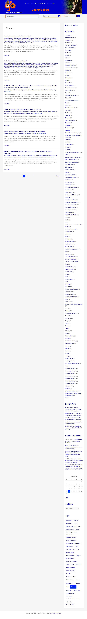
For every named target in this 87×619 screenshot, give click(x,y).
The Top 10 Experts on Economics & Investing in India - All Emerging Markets (74, 466)
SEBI (66, 308)
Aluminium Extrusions (70, 45)
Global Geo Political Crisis (18, 39)
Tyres (66, 366)
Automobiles (68, 50)
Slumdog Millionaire (70, 593)
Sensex (6, 43)
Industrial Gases (69, 184)
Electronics (67, 123)
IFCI (74, 549)
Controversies (26, 111)
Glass (66, 154)
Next (58, 176)
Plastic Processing (69, 269)
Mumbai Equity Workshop (71, 561)
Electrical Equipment (70, 120)
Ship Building (68, 318)
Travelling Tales (69, 361)
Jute (66, 222)
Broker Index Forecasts (23, 38)
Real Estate (68, 286)
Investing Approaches (14, 41)
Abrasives (67, 35)
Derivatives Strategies (70, 108)
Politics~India (44, 41)
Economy (32, 38)
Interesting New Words (70, 199)
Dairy (66, 103)
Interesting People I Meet (71, 204)
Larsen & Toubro (70, 555)
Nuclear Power (68, 254)
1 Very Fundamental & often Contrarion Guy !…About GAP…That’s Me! (74, 460)
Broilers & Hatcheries (70, 65)
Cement (67, 75)
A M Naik (76, 520)
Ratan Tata (68, 573)
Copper (67, 92)
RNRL (77, 580)
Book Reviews (68, 60)
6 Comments (7, 63)
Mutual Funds (68, 246)
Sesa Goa (68, 590)
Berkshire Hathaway (70, 526)
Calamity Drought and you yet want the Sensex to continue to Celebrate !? (22, 109)
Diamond (67, 110)
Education (67, 118)
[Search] (59, 16)
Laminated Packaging (70, 229)
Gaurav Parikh (69, 546)
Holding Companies (70, 174)
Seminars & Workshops (38, 66)
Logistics (67, 234)
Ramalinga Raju (70, 570)
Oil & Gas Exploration (70, 256)
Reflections (50, 41)
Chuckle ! (16, 90)
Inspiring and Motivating (43, 39)
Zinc (66, 397)
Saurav (67, 451)
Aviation (67, 52)
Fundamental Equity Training (73, 543)
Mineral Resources (69, 241)
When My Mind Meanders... (47, 90)
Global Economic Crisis (34, 63)
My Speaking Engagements (16, 66)
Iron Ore (67, 219)
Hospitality (67, 179)
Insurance (67, 197)
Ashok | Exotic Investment (71, 445)
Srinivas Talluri (69, 596)
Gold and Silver (69, 164)
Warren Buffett (70, 605)
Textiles (67, 353)
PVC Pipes (67, 284)
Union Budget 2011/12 (70, 371)
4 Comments (7, 111)
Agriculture (67, 40)
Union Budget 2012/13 (70, 373)
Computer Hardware (70, 87)
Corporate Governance (38, 155)
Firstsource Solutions (71, 537)
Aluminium (67, 42)
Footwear (67, 149)
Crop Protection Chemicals (71, 100)
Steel (66, 328)
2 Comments (7, 155)
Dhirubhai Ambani (70, 529)
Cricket (67, 97)
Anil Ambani (69, 523)
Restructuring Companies (71, 296)
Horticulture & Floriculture (71, 177)
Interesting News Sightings (18, 64)
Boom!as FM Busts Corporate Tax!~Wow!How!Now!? (17, 36)
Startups (67, 326)
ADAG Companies (69, 37)
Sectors (55, 41)
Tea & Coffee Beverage (70, 341)
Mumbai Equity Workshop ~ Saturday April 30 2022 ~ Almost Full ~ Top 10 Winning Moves (73, 409)
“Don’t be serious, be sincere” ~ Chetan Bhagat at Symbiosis (73, 441)
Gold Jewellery (68, 167)
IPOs (11, 113)
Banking (16, 38)
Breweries (67, 62)
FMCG (36, 38)
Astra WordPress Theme (55, 613)
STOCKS (50, 66)
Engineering (68, 125)
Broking (67, 70)
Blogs (12, 63)
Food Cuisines (68, 144)
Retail (66, 299)
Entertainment (68, 128)
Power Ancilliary (69, 279)
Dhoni (77, 529)
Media (66, 236)
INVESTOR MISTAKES (50, 64)
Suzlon (77, 599)
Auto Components (69, 47)
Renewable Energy (69, 294)
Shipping (67, 321)
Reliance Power (70, 580)
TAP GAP (67, 338)
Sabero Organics (69, 583)
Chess (66, 80)
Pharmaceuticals (36, 41)
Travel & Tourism (69, 358)
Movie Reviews (68, 244)
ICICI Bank (68, 549)
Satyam (78, 583)
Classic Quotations (69, 85)
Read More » (7, 55)
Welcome (67, 25)
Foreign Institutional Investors (45, 38)
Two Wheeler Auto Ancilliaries (72, 363)
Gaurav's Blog (40, 9)
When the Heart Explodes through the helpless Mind (22, 67)
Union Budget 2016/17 (70, 381)
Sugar (66, 333)
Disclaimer (75, 25)
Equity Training (73, 532)
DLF (67, 532)
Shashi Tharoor (77, 590)
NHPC (67, 564)
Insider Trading (68, 192)
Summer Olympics (69, 336)
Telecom (67, 348)
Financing (67, 139)
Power (66, 276)
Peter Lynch (78, 564)
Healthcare (67, 172)
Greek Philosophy (69, 169)
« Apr (66, 497)
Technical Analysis (69, 343)
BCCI (76, 523)
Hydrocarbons (68, 182)
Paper (66, 264)
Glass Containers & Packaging (72, 157)
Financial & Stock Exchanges (72, 133)
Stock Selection (69, 599)
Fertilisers (67, 130)
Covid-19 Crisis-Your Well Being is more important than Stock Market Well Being (73, 428)
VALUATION (22, 43)
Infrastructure (68, 189)
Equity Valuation (69, 534)
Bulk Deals (67, 72)
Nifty (30, 41)
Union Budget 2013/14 (70, 376)
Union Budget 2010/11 (70, 368)
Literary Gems (68, 231)
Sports (66, 323)
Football (67, 147)
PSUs (66, 281)
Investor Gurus (68, 212)
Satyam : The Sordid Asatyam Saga (73, 304)
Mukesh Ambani (70, 558)
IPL (78, 549)
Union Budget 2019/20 (13, 43)
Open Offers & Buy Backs (71, 259)
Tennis (66, 351)
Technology (68, 346)
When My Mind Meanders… (71, 391)
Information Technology (31, 39)
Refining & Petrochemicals (71, 289)
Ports (66, 274)
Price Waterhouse (70, 567)
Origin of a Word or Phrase (71, 261)
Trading (67, 356)
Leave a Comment (8, 38)
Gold (77, 546)
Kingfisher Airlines (70, 552)
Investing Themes (24, 41)
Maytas (79, 555)
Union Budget (69, 601)
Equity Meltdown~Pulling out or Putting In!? (15, 61)
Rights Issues (68, 301)
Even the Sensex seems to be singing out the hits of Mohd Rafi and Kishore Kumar (24, 131)
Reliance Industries (70, 576)
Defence (67, 105)
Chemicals (67, 77)
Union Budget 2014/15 (70, 378)
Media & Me (7, 66)
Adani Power (69, 520)
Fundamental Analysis (71, 540)
